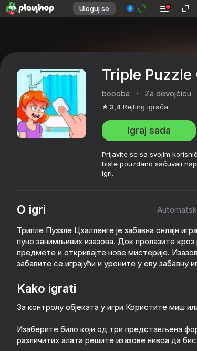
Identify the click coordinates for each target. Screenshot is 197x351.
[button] (137, 8)
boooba (116, 93)
